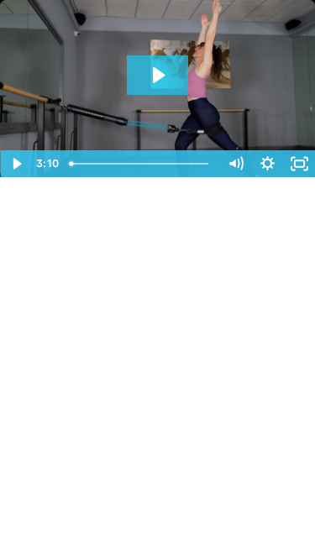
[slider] (141, 163)
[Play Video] (16, 163)
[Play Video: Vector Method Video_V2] (157, 75)
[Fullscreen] (299, 163)
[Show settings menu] (267, 163)
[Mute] (235, 163)
